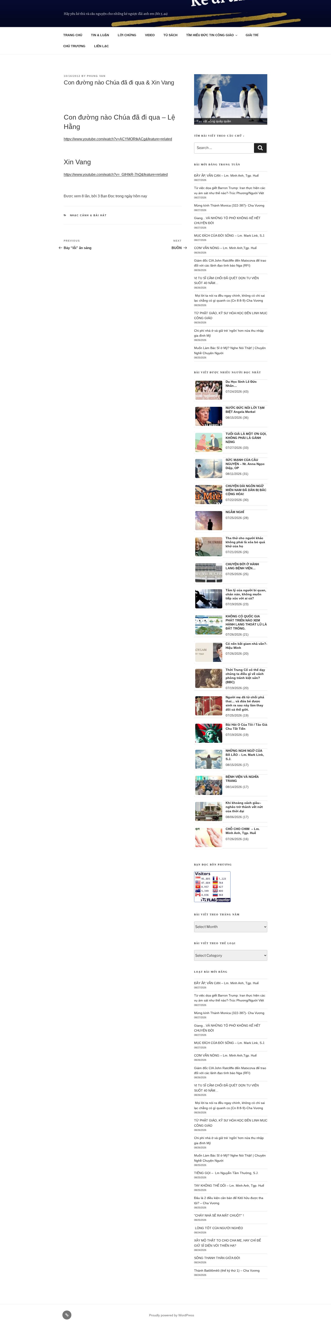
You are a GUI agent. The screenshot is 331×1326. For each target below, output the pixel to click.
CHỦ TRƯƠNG (74, 46)
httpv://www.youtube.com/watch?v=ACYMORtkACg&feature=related (118, 139)
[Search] (260, 148)
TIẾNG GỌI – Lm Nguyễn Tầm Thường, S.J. (226, 1173)
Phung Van (96, 76)
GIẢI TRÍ (252, 35)
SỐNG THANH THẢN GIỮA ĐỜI (217, 1258)
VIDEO (150, 35)
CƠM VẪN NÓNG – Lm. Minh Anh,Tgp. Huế (225, 248)
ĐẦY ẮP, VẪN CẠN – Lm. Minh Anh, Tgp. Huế (226, 175)
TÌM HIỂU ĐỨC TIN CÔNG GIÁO (210, 35)
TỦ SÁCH (170, 35)
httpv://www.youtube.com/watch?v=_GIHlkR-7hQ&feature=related (116, 174)
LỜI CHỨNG (127, 35)
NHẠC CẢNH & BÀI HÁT (88, 215)
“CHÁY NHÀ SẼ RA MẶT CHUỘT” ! (219, 1215)
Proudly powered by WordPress (171, 1315)
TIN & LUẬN (100, 35)
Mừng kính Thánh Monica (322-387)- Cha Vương (229, 205)
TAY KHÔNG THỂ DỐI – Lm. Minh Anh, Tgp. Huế (229, 1185)
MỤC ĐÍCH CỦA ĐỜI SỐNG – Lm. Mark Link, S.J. (229, 235)
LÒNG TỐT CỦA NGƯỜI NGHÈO (218, 1228)
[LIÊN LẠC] (66, 1314)
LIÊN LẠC (101, 46)
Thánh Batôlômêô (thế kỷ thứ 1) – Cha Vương (227, 1270)
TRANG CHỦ (72, 35)
